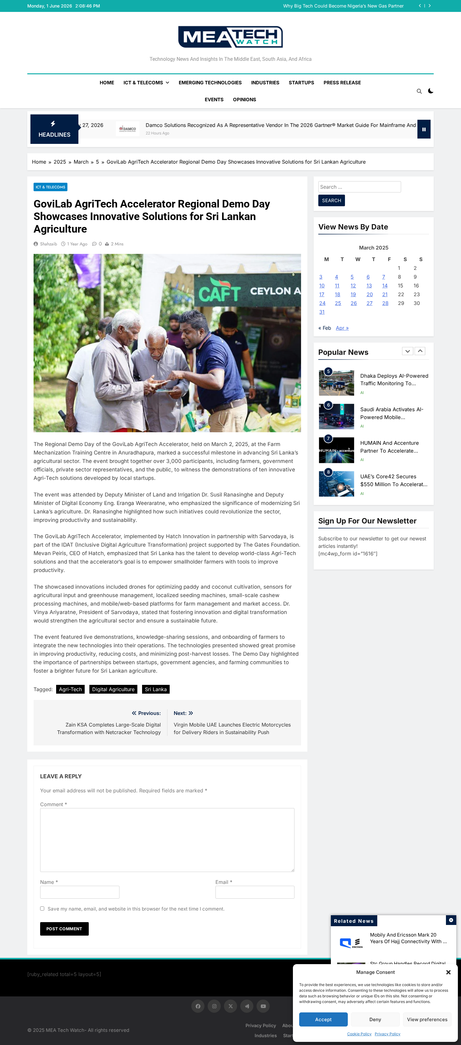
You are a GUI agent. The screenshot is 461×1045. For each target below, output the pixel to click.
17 (321, 294)
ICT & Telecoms (143, 83)
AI (362, 392)
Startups (301, 83)
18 (337, 294)
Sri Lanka (156, 689)
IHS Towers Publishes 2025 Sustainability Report (351, 5)
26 (354, 303)
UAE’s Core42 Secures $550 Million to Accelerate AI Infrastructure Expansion (393, 451)
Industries (265, 83)
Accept (323, 1019)
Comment (53, 804)
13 (369, 285)
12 (353, 285)
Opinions (244, 99)
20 (370, 294)
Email (223, 882)
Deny (375, 1019)
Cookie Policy (359, 1034)
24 (322, 303)
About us (292, 1025)
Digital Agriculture (113, 689)
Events (214, 99)
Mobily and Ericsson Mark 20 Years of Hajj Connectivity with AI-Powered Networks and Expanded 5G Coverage (410, 945)
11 (337, 285)
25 (338, 303)
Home (107, 83)
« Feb (324, 328)
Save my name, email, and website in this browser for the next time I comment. (136, 909)
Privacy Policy (387, 1034)
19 (353, 294)
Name (49, 882)
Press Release (342, 83)
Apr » (342, 328)
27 (370, 303)
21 (385, 294)
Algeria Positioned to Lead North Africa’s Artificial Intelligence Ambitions (393, 484)
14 (385, 285)
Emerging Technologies (210, 83)
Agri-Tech (70, 689)
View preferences (427, 1019)
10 (322, 285)
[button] (448, 972)
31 (322, 312)
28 (385, 303)
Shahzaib (48, 244)
